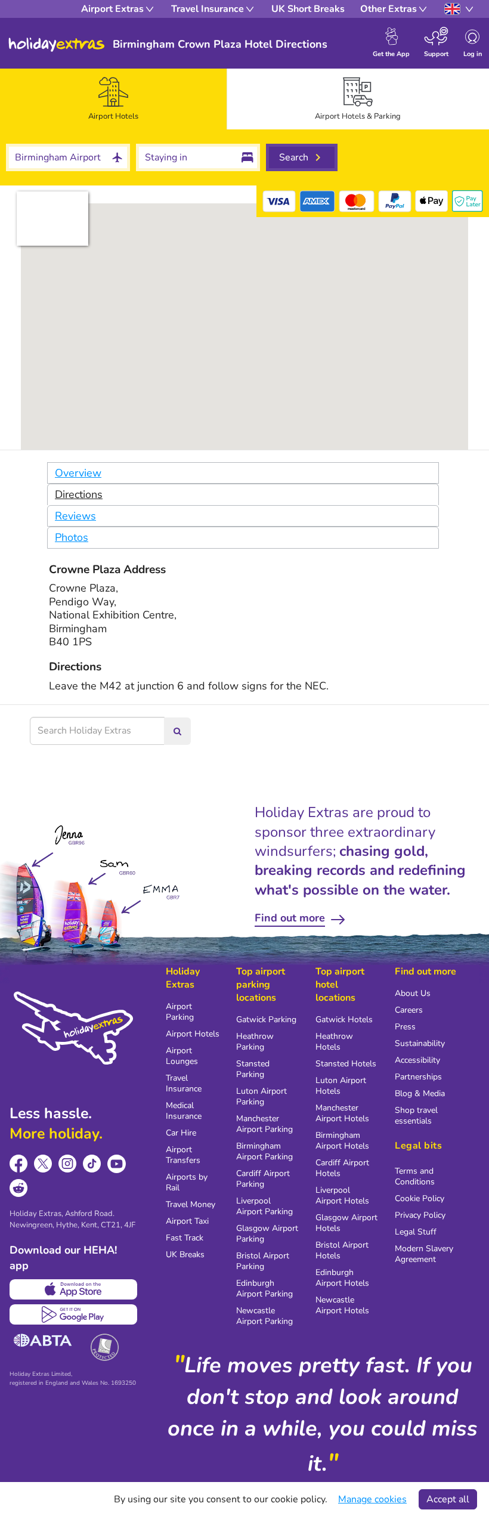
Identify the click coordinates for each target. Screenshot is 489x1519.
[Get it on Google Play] (73, 1314)
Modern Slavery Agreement (424, 1254)
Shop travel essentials (416, 1116)
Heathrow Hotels (334, 1042)
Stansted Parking (253, 1069)
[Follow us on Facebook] (19, 1164)
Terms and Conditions (415, 1176)
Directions (79, 494)
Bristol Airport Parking (262, 1261)
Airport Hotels (192, 1034)
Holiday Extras (56, 44)
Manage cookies (372, 1499)
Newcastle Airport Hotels (342, 1305)
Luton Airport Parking (261, 1096)
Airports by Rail (187, 1182)
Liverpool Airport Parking (264, 1206)
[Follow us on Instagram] (67, 1164)
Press (405, 1026)
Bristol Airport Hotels (342, 1250)
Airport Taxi (187, 1221)
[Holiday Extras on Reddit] (19, 1188)
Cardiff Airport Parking (263, 1179)
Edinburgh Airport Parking (264, 1288)
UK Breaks (185, 1254)
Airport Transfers (183, 1155)
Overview (78, 473)
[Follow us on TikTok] (92, 1164)
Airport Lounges (182, 1056)
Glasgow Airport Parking (267, 1234)
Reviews (75, 516)
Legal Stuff (416, 1232)
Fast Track (184, 1237)
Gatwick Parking (266, 1019)
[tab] (113, 99)
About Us (413, 993)
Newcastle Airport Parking (264, 1316)
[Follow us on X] (43, 1164)
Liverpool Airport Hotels (342, 1195)
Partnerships (418, 1076)
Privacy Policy (420, 1215)
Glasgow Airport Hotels (346, 1223)
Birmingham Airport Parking (264, 1151)
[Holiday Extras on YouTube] (116, 1164)
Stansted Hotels (345, 1063)
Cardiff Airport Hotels (342, 1168)
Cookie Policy (419, 1198)
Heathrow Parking (255, 1042)
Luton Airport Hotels (340, 1086)
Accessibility (417, 1060)
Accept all (447, 1499)
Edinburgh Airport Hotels (342, 1278)
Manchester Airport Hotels (342, 1113)
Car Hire (181, 1133)
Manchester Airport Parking (264, 1124)
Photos (71, 537)
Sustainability (420, 1043)
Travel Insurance (184, 1083)
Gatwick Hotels (344, 1019)
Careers (409, 1010)
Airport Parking (180, 1012)
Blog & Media (420, 1093)
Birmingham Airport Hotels (342, 1141)
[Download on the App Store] (73, 1289)
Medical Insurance (184, 1111)
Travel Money (190, 1204)
